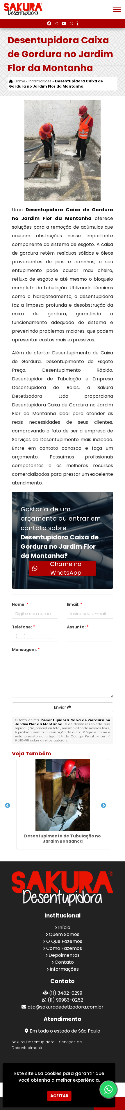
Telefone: (23, 627)
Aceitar (59, 1096)
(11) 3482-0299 (65, 993)
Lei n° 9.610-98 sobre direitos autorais (62, 738)
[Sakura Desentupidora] (62, 888)
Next (103, 806)
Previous (7, 806)
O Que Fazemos (64, 941)
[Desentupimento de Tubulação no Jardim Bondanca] (63, 795)
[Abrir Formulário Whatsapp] (108, 1089)
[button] (117, 9)
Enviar (60, 707)
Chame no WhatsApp (65, 568)
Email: (74, 604)
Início (64, 927)
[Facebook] (49, 23)
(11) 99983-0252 (65, 1000)
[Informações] (77, 23)
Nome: (20, 604)
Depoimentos (64, 955)
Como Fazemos (64, 948)
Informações (64, 969)
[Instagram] (56, 23)
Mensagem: (26, 649)
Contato (64, 962)
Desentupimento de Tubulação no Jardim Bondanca (62, 838)
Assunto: (78, 627)
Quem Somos (64, 934)
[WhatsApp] (71, 23)
